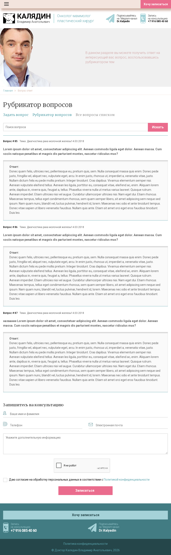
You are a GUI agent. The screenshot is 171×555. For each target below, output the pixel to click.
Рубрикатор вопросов (52, 115)
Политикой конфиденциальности (127, 479)
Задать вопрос (16, 115)
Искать (158, 127)
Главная (8, 90)
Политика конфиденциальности (85, 543)
